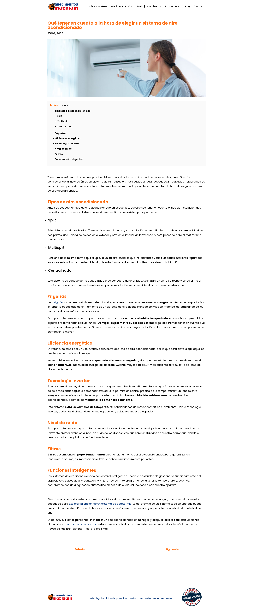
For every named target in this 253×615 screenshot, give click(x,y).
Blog (187, 6)
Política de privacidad (115, 598)
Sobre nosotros (97, 6)
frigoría (58, 302)
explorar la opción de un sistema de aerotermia (100, 504)
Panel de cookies (162, 598)
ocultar (64, 105)
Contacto (200, 6)
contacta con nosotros (80, 524)
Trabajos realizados (149, 6)
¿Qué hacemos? (120, 6)
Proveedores (173, 6)
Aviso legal (95, 598)
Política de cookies (140, 598)
